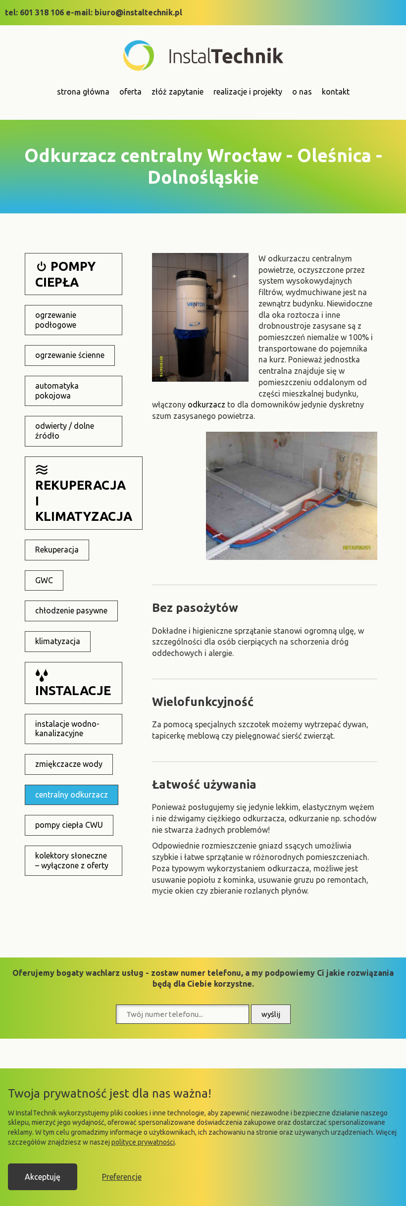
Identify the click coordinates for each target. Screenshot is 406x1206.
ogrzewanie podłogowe (55, 319)
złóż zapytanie (177, 91)
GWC (44, 580)
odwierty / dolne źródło (64, 430)
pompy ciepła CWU (69, 824)
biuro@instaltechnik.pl (138, 12)
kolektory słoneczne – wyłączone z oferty (71, 860)
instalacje (73, 690)
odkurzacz (206, 404)
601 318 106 (42, 12)
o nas (302, 91)
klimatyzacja (57, 641)
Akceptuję (42, 1176)
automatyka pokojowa (57, 390)
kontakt (336, 91)
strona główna (83, 91)
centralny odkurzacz (71, 794)
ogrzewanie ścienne (69, 355)
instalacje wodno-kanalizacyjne (67, 728)
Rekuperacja (57, 549)
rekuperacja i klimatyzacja (83, 500)
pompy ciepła (65, 274)
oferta (130, 91)
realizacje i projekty (247, 91)
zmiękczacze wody (68, 763)
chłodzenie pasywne (71, 610)
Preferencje (122, 1176)
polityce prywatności (143, 1142)
